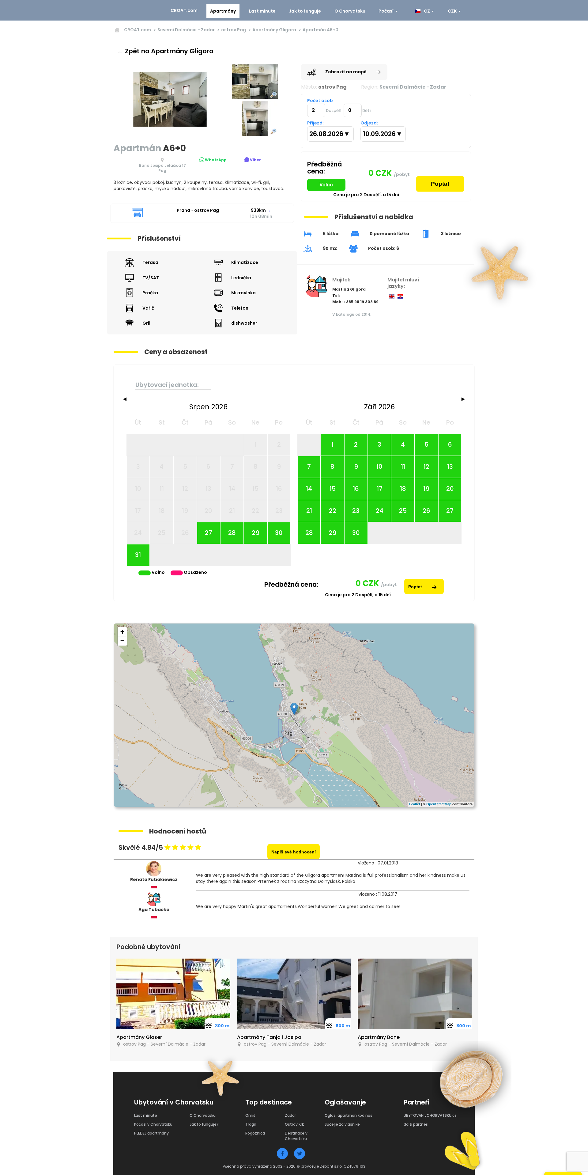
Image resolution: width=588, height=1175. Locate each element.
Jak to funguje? (204, 1124)
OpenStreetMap (438, 804)
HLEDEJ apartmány (151, 1133)
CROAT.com (184, 10)
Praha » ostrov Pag (198, 210)
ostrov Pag (233, 30)
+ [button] (122, 631)
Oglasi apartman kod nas (348, 1115)
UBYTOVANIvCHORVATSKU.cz (430, 1115)
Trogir (250, 1124)
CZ (426, 11)
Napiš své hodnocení (293, 851)
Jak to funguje (305, 11)
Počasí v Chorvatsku (153, 1124)
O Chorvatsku (349, 11)
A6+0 (320, 30)
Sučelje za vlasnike (342, 1124)
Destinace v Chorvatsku (296, 1136)
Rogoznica (255, 1133)
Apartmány (223, 11)
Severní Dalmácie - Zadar (186, 30)
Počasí (386, 11)
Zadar (290, 1115)
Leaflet (414, 804)
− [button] (122, 641)
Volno (326, 184)
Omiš (250, 1115)
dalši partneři (416, 1124)
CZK (453, 11)
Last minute (262, 11)
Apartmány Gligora (274, 30)
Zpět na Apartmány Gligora (165, 51)
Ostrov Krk (294, 1124)
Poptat (440, 184)
